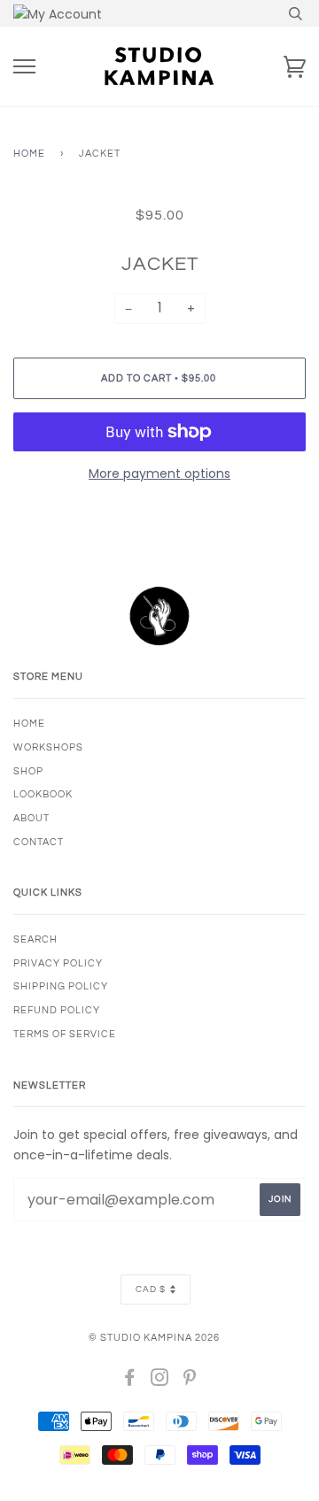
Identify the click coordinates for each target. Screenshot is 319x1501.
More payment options (159, 473)
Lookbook (43, 794)
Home (29, 153)
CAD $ (151, 1289)
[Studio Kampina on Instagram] (160, 1381)
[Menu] (24, 67)
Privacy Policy (58, 963)
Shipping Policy (60, 986)
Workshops (48, 747)
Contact (38, 842)
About (31, 818)
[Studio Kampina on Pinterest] (190, 1381)
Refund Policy (56, 1010)
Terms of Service (64, 1034)
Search (35, 939)
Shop (28, 771)
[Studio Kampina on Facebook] (130, 1381)
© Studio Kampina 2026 (154, 1338)
